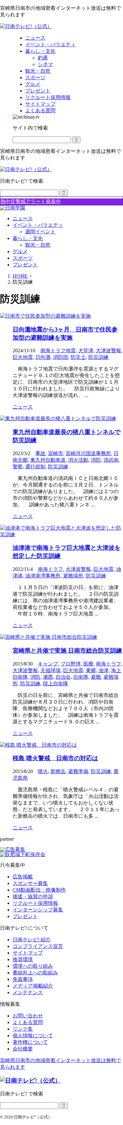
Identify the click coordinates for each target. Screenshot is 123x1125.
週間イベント (40, 231)
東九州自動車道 (48, 460)
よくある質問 (28, 1022)
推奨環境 (23, 959)
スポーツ (23, 258)
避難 (96, 677)
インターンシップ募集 (38, 909)
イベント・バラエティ (38, 225)
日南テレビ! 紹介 (32, 939)
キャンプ (48, 663)
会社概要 (23, 1048)
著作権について (30, 1042)
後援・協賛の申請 (33, 896)
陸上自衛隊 (55, 683)
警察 (18, 466)
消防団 (60, 357)
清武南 (111, 460)
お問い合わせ (28, 1015)
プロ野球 (71, 663)
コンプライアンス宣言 (38, 946)
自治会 (63, 677)
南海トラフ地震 (58, 350)
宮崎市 (55, 453)
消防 (96, 460)
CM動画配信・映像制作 (39, 890)
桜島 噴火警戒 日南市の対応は (55, 758)
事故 (40, 453)
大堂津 (85, 350)
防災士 (78, 357)
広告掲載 (23, 876)
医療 (88, 663)
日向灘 (42, 357)
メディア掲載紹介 (33, 986)
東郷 (91, 670)
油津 (103, 670)
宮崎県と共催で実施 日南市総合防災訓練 (67, 650)
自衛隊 (80, 677)
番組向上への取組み (35, 972)
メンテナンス (28, 992)
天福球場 (50, 670)
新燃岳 (58, 771)
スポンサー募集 (30, 883)
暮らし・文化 (28, 238)
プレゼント (25, 264)
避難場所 (73, 575)
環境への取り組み (33, 966)
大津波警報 (108, 350)
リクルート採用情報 (35, 903)
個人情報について (33, 1035)
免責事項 (23, 979)
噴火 (43, 771)
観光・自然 (37, 245)
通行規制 (35, 466)
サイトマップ (28, 952)
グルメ (20, 251)
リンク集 (23, 1029)
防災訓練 (98, 357)
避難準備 (78, 771)
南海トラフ (50, 569)
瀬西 (48, 677)
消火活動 (78, 460)
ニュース (23, 218)
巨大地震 (23, 357)
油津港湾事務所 (43, 575)
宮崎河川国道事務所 (88, 453)
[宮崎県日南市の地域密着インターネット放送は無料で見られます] (26, 26)
